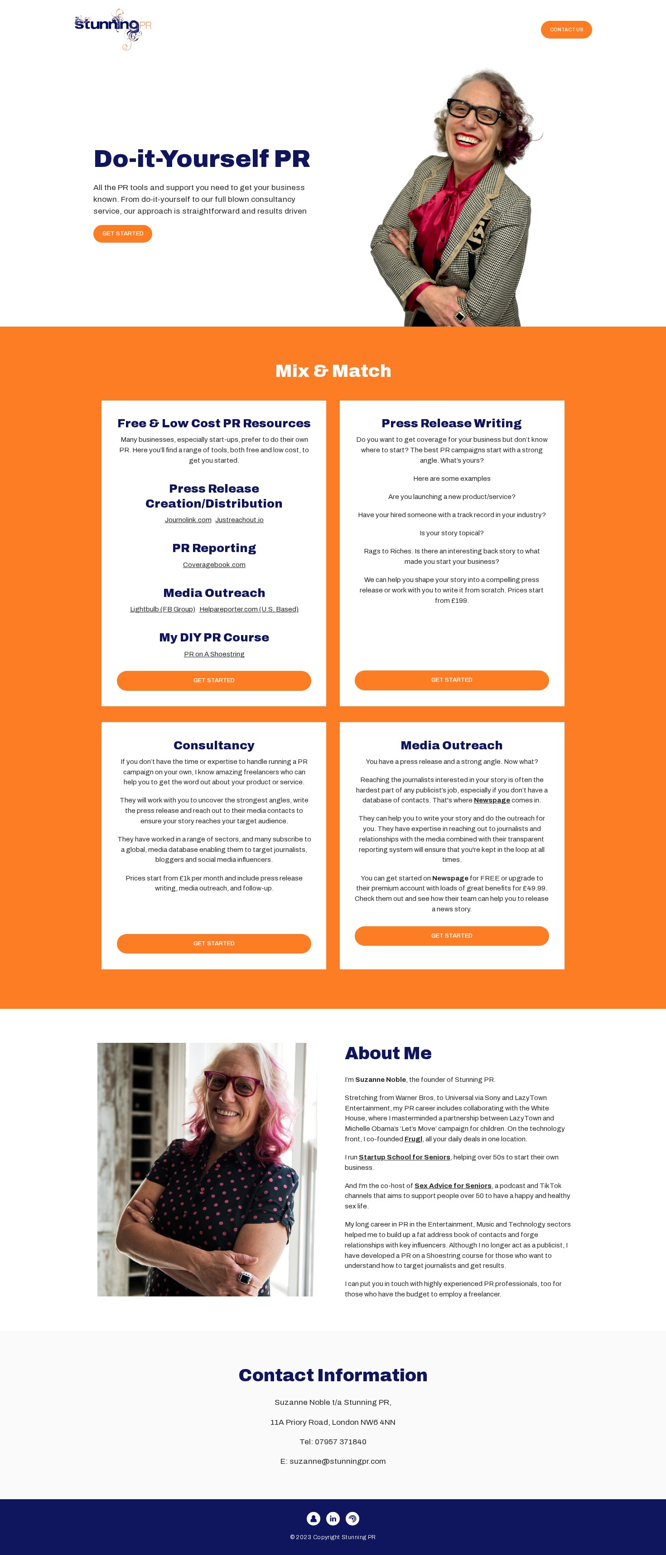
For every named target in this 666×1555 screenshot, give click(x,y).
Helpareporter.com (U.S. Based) (249, 609)
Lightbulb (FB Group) (162, 609)
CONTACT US (567, 29)
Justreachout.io (239, 519)
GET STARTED (123, 233)
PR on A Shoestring (214, 654)
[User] (313, 1519)
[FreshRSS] (352, 1519)
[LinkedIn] (333, 1519)
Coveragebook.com (214, 564)
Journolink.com (188, 519)
